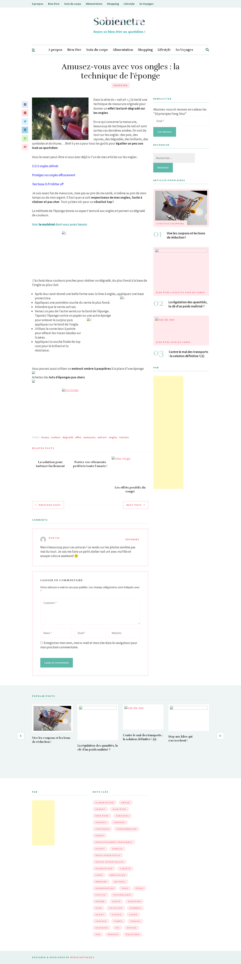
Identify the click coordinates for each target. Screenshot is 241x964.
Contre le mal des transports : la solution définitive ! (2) (188, 354)
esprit (100, 848)
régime (100, 901)
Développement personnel (113, 842)
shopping (134, 901)
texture (124, 437)
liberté (125, 868)
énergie (113, 934)
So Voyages (146, 3)
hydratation (104, 868)
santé (116, 901)
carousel (122, 816)
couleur (55, 437)
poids (139, 888)
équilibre (132, 934)
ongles (113, 437)
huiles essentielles (109, 862)
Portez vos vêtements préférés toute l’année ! (90, 464)
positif (100, 895)
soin (98, 908)
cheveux (119, 822)
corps (99, 835)
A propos (37, 3)
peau (125, 888)
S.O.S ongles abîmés (45, 166)
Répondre (132, 539)
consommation (127, 829)
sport (99, 914)
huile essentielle (107, 855)
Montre (54, 538)
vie (117, 928)
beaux (45, 437)
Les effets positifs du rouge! (130, 489)
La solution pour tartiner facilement (50, 464)
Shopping (113, 3)
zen (97, 934)
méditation (117, 875)
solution (115, 908)
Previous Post (50, 505)
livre (99, 875)
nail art (102, 437)
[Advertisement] (168, 432)
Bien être (53, 3)
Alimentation (94, 3)
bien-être (119, 809)
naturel (119, 881)
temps (118, 921)
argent (100, 809)
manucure (89, 437)
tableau (101, 921)
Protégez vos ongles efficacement (53, 175)
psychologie (122, 895)
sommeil (135, 908)
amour (125, 802)
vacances (101, 928)
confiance (102, 829)
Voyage (132, 928)
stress (117, 914)
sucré (133, 914)
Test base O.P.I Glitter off (47, 184)
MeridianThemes (82, 957)
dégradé (67, 437)
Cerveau (100, 822)
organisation (104, 888)
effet (78, 437)
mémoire (101, 881)
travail (135, 921)
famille (117, 848)
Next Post (134, 505)
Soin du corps (72, 3)
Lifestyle (129, 3)
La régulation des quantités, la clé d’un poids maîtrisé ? (188, 304)
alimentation (104, 802)
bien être (101, 816)
